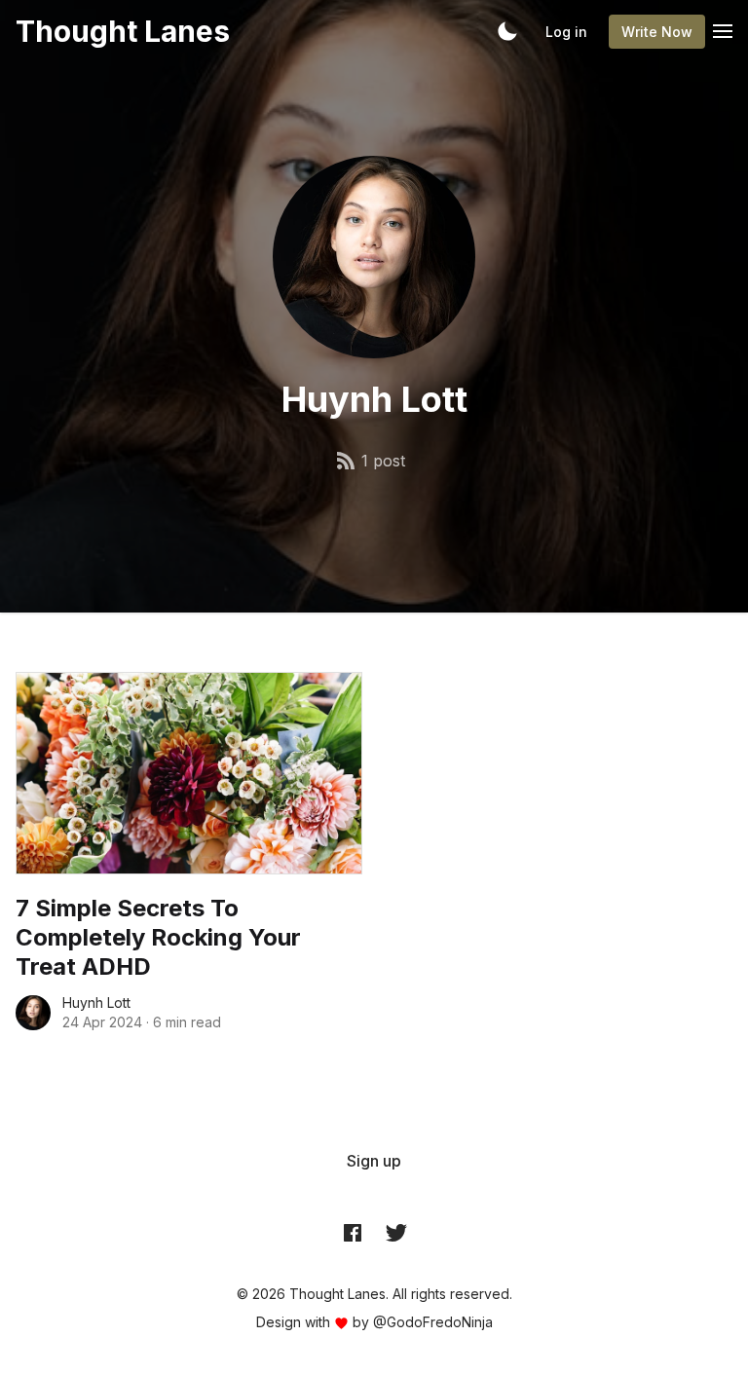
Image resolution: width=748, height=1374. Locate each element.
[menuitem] (374, 1160)
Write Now (656, 31)
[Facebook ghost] (352, 1231)
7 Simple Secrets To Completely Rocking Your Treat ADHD (158, 937)
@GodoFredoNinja (433, 1322)
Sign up (374, 1160)
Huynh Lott (96, 1002)
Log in (566, 31)
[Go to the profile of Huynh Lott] (33, 1012)
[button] (507, 31)
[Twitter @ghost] (396, 1231)
